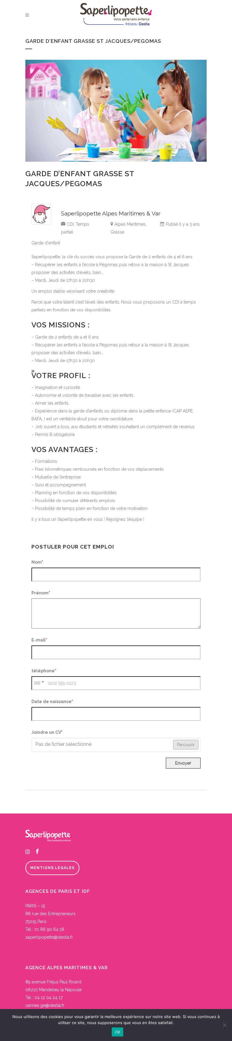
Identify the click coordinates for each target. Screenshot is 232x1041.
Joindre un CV (47, 732)
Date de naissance (52, 701)
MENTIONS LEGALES (52, 868)
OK (118, 1032)
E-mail (39, 640)
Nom (37, 562)
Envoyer (183, 763)
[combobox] (39, 683)
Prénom (40, 593)
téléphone (43, 670)
